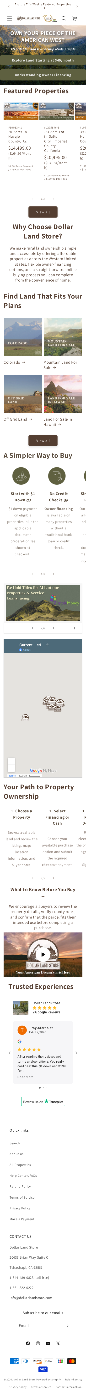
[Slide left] (32, 198)
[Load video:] (43, 954)
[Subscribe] (67, 1325)
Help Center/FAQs (23, 1175)
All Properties (20, 1165)
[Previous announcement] (9, 6)
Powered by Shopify (48, 1379)
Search (15, 1143)
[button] (9, 18)
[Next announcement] (77, 6)
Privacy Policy (20, 1208)
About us (17, 1154)
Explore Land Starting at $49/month (43, 60)
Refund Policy (20, 1186)
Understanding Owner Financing (43, 75)
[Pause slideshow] (77, 628)
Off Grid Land (15, 419)
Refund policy (73, 1379)
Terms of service (41, 1387)
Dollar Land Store (24, 1379)
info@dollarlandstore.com (31, 1297)
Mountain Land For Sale (60, 365)
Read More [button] (25, 1077)
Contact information (68, 1387)
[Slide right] (53, 198)
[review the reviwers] (19, 1042)
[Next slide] (53, 628)
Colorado (12, 362)
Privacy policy (18, 1387)
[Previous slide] (32, 628)
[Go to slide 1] (40, 1088)
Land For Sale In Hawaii (57, 422)
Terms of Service (22, 1197)
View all (43, 212)
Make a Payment (22, 1219)
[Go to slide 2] (43, 1087)
